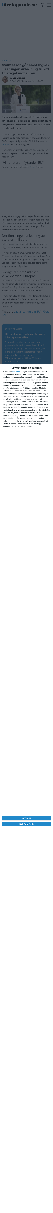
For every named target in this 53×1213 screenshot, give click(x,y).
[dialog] (26, 788)
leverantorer (17, 371)
